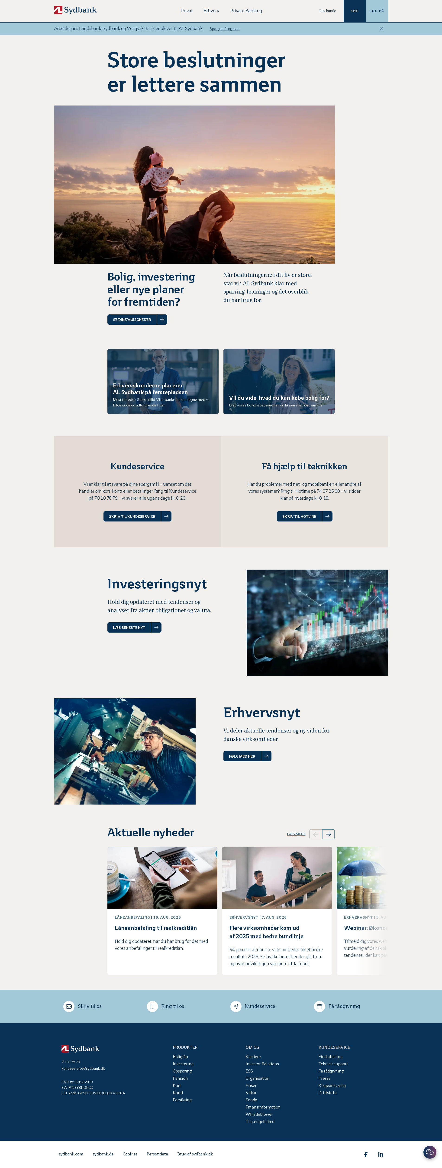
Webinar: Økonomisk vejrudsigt (385, 928)
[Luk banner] (381, 29)
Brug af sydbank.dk (195, 1154)
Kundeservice (260, 1006)
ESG (249, 1071)
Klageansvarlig (332, 1086)
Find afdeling (331, 1057)
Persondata (157, 1154)
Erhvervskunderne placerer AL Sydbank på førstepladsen (150, 389)
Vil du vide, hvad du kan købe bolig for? (279, 398)
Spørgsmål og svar (225, 29)
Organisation (258, 1079)
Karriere (253, 1057)
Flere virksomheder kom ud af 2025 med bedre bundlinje (266, 932)
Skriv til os (90, 1006)
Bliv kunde (327, 11)
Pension (180, 1079)
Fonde (251, 1100)
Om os (252, 1048)
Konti (178, 1093)
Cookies (130, 1154)
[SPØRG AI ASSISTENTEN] (429, 1152)
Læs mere (296, 834)
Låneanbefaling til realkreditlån (156, 928)
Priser (251, 1086)
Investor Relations (262, 1064)
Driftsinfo (328, 1093)
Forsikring (182, 1100)
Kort (177, 1086)
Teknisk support (333, 1064)
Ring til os (172, 1006)
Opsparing (182, 1071)
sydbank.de (103, 1154)
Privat (187, 11)
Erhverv (211, 11)
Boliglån (180, 1057)
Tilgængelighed (260, 1122)
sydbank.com (71, 1154)
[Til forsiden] (75, 10)
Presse (325, 1079)
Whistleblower (259, 1115)
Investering (183, 1064)
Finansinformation (263, 1107)
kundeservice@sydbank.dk (83, 1068)
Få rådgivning (344, 1006)
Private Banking (246, 11)
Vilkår (251, 1093)
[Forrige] (315, 834)
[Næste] (328, 834)
